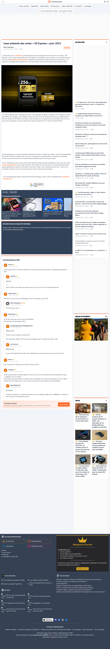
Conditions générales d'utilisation (29, 629)
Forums (3, 550)
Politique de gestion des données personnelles (56, 629)
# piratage (87, 6)
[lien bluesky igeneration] (66, 620)
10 (20, 49)
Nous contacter (99, 629)
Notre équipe (77, 629)
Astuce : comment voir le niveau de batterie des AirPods (74, 588)
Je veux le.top (6, 552)
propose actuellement (9, 165)
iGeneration (10, 546)
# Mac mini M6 (23, 6)
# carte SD (13, 192)
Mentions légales (11, 629)
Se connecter (63, 404)
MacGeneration (36, 541)
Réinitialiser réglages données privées (55, 637)
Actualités (80, 42)
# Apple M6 (34, 6)
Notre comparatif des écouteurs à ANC (41, 584)
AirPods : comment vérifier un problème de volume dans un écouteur (78, 579)
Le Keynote (5, 554)
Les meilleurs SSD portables (39, 580)
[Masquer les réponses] (4, 281)
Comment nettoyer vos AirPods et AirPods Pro (71, 581)
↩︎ (11, 179)
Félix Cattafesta (8, 47)
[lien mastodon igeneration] (56, 620)
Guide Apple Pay (61, 583)
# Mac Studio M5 (67, 6)
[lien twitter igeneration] (63, 620)
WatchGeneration (37, 546)
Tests (77, 400)
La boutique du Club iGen (9, 556)
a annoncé (17, 55)
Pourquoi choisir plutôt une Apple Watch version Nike (73, 585)
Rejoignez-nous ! (82, 569)
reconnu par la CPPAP (40, 635)
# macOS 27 (78, 6)
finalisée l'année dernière (19, 59)
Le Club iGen (10, 541)
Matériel (67, 48)
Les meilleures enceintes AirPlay (14, 580)
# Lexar (5, 192)
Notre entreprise (87, 629)
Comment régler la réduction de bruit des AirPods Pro (74, 590)
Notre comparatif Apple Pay (13, 584)
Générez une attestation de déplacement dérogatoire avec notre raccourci (80, 592)
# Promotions (55, 6)
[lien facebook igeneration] (59, 620)
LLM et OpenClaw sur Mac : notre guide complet (56, 11)
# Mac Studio (44, 6)
